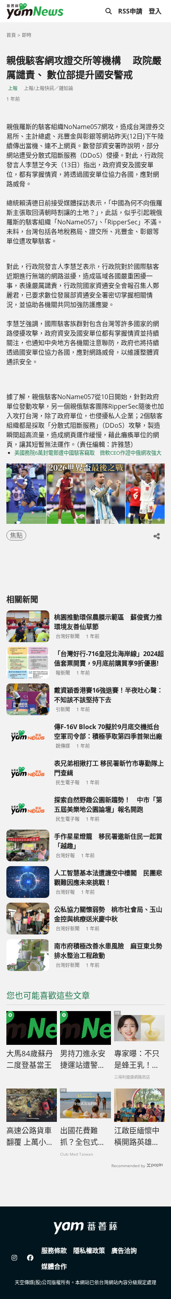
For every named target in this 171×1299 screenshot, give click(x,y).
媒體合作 (54, 1266)
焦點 (16, 535)
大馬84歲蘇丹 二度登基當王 (29, 1059)
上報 (12, 88)
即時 (26, 35)
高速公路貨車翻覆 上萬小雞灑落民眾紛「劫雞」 (30, 1136)
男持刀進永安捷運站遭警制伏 (82, 1059)
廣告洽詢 (124, 1250)
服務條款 (54, 1250)
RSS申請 (130, 11)
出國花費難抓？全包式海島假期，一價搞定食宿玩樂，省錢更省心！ (82, 1136)
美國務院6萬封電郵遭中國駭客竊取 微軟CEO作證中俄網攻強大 (87, 452)
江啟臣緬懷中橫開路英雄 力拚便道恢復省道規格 (136, 1136)
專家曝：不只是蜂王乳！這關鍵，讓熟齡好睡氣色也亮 (136, 1059)
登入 (155, 11)
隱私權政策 (89, 1250)
